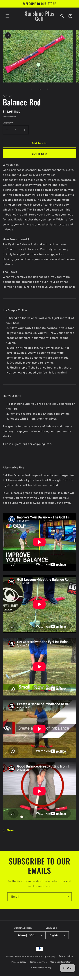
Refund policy (66, 956)
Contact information (60, 962)
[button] (7, 16)
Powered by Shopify (45, 956)
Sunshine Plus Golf (24, 956)
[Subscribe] (67, 896)
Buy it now (39, 153)
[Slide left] (31, 89)
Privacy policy (18, 962)
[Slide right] (48, 89)
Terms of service (38, 962)
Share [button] (10, 830)
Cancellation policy (41, 967)
